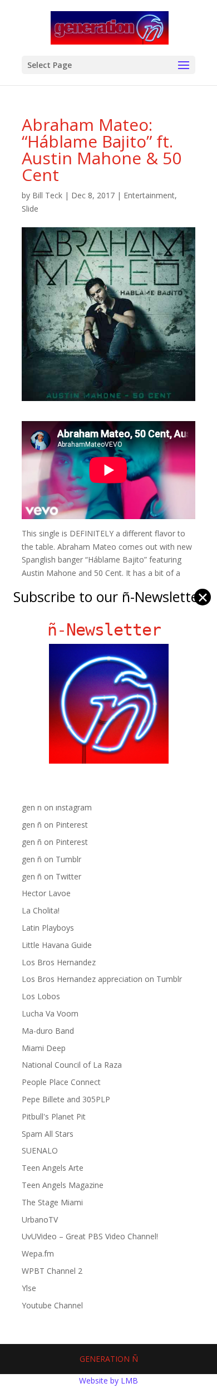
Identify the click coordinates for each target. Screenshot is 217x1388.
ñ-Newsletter (108, 629)
